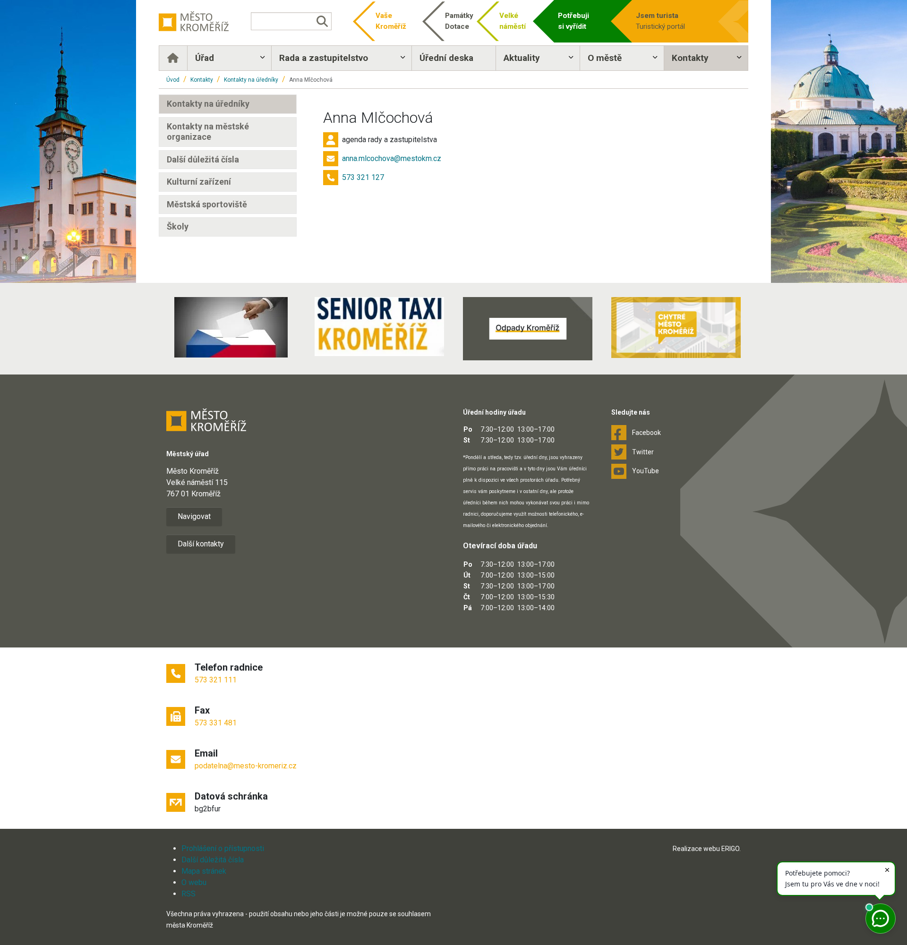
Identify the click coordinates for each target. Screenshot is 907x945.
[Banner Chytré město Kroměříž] (676, 327)
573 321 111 (216, 679)
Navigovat (194, 516)
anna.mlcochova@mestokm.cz (391, 158)
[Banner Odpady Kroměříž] (527, 328)
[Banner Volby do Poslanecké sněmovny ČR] (231, 327)
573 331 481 (216, 722)
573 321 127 (363, 177)
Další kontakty (201, 543)
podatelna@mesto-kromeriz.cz (246, 765)
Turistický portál (660, 21)
